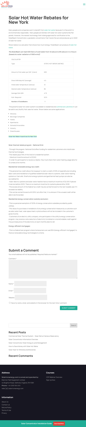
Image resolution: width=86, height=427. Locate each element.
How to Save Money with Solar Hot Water (23, 346)
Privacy (4, 413)
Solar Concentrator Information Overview (23, 339)
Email (11, 291)
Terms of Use (6, 410)
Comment (13, 259)
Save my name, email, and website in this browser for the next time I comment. (39, 303)
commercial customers (64, 107)
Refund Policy (6, 407)
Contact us (6, 405)
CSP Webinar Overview (54, 377)
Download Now (59, 424)
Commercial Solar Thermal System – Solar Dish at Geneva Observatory (34, 336)
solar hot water (49, 30)
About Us (5, 402)
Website (11, 298)
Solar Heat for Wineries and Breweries (22, 350)
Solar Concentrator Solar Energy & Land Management (28, 343)
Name (11, 284)
